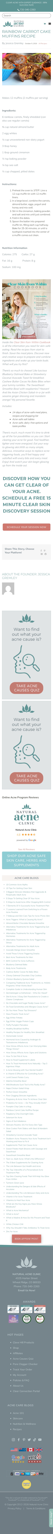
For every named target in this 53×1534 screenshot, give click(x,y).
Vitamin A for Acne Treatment (19, 1196)
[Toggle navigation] (50, 23)
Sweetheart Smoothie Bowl (18, 1155)
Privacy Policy (14, 1508)
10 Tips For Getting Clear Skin (19, 888)
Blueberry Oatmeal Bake (16, 964)
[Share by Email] (42, 553)
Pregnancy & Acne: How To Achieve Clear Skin (26, 1099)
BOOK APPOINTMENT (26, 1238)
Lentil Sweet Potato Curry (17, 1077)
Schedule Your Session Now (26, 527)
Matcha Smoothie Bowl (16, 1081)
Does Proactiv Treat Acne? (17, 1014)
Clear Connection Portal (26, 1391)
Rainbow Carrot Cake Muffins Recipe (22, 1110)
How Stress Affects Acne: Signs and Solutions (26, 1052)
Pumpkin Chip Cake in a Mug (18, 1106)
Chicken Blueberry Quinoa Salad (20, 979)
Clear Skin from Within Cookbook (32, 342)
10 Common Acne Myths (17, 884)
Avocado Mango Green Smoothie (20, 950)
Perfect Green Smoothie (16, 1092)
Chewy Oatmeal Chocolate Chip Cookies (24, 975)
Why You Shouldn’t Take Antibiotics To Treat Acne (28, 1227)
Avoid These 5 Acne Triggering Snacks (22, 953)
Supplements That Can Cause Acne (21, 1145)
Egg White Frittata (14, 1017)
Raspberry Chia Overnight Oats (19, 1113)
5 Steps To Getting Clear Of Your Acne (23, 898)
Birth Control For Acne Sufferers (20, 961)
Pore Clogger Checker (25, 1364)
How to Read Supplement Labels (20, 1060)
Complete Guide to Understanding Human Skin (26, 989)
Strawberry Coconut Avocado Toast (21, 1135)
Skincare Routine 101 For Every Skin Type (24, 1124)
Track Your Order (22, 1369)
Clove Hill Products (23, 1342)
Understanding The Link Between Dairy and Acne (27, 1193)
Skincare (18, 1418)
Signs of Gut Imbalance (16, 1121)
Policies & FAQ (21, 1380)
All (40, 43)
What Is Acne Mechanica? (17, 1210)
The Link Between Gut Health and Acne (23, 1166)
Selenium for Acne (14, 1117)
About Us (18, 1385)
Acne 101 (18, 1413)
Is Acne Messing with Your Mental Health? (24, 1070)
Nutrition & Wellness (24, 1423)
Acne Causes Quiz (23, 1358)
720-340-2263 (27, 9)
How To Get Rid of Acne (16, 1056)
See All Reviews (26, 849)
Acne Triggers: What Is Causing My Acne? (24, 919)
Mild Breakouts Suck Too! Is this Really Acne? (25, 1084)
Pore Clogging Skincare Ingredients (21, 1095)
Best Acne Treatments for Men (19, 957)
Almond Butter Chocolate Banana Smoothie (25, 923)
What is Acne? (12, 1214)
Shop (16, 1347)
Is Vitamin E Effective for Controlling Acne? (24, 1073)
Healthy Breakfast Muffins (17, 1028)
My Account (19, 1374)
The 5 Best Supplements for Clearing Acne (24, 1162)
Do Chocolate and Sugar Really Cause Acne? (25, 1003)
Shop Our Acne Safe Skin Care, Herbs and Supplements (26, 860)
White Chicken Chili (14, 1224)
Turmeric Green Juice (15, 1182)
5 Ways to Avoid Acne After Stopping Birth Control (28, 902)
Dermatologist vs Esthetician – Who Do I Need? (26, 993)
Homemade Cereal (14, 1036)
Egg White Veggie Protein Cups (20, 1021)
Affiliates (18, 1353)
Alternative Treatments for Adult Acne (22, 946)
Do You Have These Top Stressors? (21, 1010)
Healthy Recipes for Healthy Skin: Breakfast (25, 1032)
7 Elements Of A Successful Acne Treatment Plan (27, 905)
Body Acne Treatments (16, 968)
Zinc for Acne (12, 1231)
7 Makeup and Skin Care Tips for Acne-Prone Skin (28, 915)
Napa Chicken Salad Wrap (17, 1088)
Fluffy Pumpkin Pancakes (17, 1025)
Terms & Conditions (35, 1508)
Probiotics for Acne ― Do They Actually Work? (26, 1103)
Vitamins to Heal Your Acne (18, 1200)
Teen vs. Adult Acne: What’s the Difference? (25, 1158)
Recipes (44, 43)
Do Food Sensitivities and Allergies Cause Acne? (27, 1006)
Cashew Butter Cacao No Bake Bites (22, 971)
